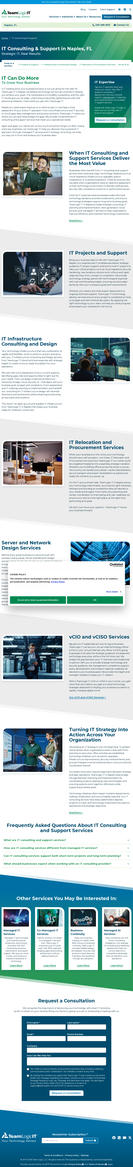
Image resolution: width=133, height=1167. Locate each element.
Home (5, 38)
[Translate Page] (119, 9)
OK (95, 600)
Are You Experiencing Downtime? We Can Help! (66, 2)
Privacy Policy (72, 1155)
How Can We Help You (39, 1055)
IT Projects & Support (28, 65)
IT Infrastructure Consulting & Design (59, 65)
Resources (95, 17)
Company (32, 1046)
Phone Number (75, 1034)
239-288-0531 (102, 25)
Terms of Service (97, 1164)
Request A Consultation (116, 17)
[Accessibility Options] (125, 9)
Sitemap (85, 1155)
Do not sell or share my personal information (38, 600)
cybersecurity (109, 97)
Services (54, 17)
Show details (112, 592)
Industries (68, 17)
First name (32, 1023)
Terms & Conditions (53, 1155)
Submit (89, 1140)
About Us (81, 17)
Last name (73, 1023)
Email (30, 1034)
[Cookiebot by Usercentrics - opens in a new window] (111, 565)
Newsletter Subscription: (69, 1134)
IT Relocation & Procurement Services (97, 65)
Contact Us (123, 25)
